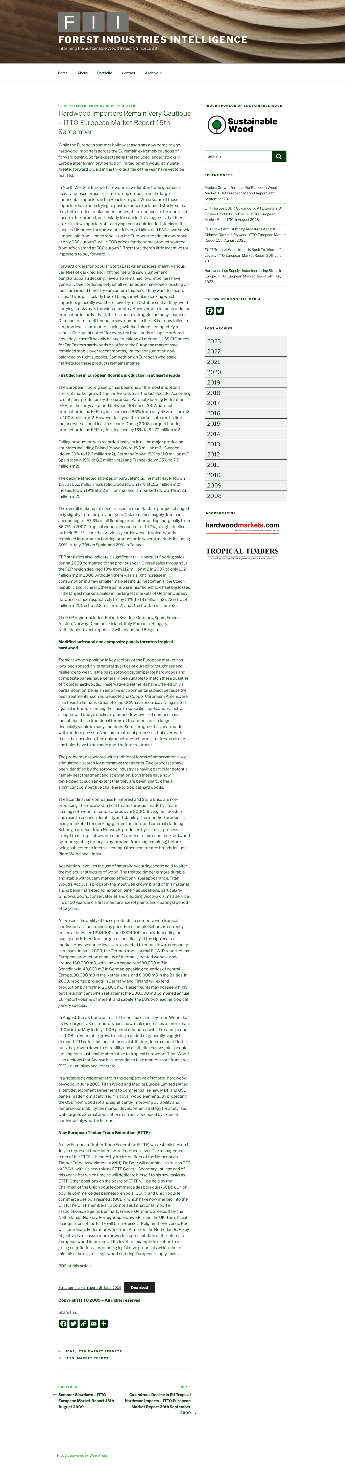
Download (139, 1287)
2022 (214, 351)
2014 (213, 434)
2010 (213, 475)
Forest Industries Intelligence (153, 39)
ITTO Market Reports (100, 1351)
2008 (214, 496)
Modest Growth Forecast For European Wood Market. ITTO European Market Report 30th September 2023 (241, 193)
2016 (213, 413)
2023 (214, 341)
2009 (70, 1351)
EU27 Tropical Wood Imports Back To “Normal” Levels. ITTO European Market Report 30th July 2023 (243, 255)
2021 (213, 361)
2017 (213, 403)
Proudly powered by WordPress (82, 1455)
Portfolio (104, 73)
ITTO (70, 1358)
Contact (128, 73)
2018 (213, 393)
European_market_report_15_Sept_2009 (89, 1288)
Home (63, 73)
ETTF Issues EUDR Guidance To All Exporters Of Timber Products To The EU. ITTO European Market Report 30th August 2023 (243, 214)
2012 (213, 454)
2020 (214, 372)
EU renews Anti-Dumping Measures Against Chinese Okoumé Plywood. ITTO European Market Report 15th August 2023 (245, 234)
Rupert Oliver (121, 106)
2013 (213, 444)
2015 (213, 423)
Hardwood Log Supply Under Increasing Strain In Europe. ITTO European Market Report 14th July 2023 (243, 276)
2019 (213, 382)
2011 (213, 464)
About (82, 73)
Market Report (93, 1358)
